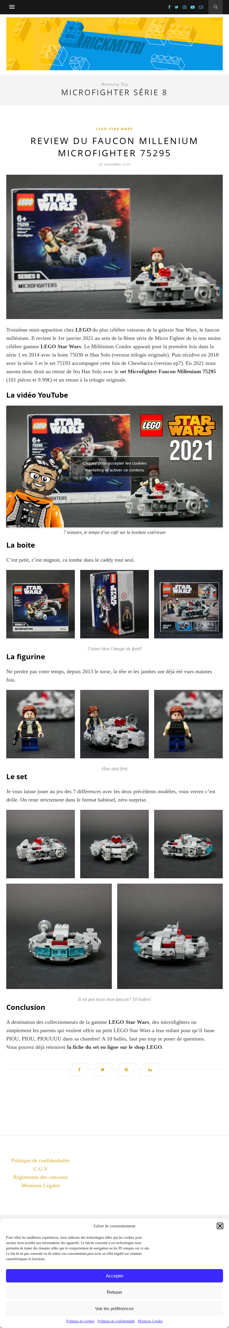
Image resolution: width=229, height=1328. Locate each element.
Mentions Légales (150, 1321)
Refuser (114, 1292)
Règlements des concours (40, 1177)
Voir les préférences (114, 1308)
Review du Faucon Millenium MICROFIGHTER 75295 (114, 147)
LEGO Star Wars (114, 128)
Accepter (114, 1275)
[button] (220, 1226)
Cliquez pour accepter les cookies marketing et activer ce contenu (114, 466)
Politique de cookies (80, 1321)
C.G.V (40, 1169)
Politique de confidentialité (116, 1321)
